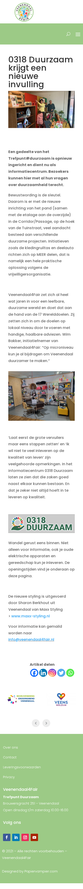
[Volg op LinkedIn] (16, 837)
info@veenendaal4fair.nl (31, 639)
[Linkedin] (43, 673)
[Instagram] (52, 673)
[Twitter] (61, 673)
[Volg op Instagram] (25, 837)
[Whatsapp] (70, 673)
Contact (10, 757)
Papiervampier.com (41, 871)
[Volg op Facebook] (6, 837)
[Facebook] (34, 673)
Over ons (10, 747)
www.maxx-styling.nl (30, 616)
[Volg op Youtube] (34, 837)
